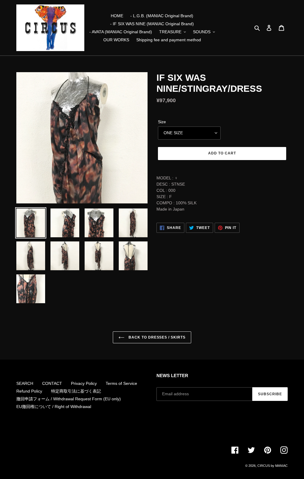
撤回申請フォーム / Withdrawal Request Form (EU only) (68, 398)
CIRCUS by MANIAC (272, 465)
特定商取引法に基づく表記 (76, 391)
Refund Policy (29, 391)
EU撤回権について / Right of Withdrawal (53, 406)
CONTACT (52, 383)
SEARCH (24, 383)
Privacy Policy (84, 383)
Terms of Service (121, 383)
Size (162, 121)
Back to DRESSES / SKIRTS (156, 337)
